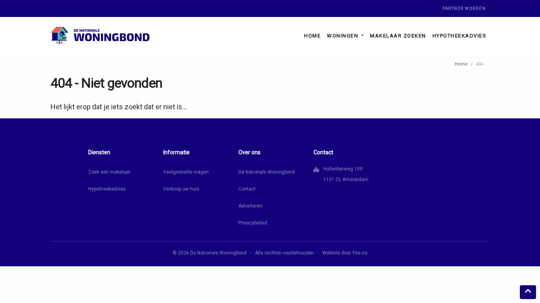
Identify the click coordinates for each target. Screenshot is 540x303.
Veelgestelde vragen (186, 172)
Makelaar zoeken (398, 36)
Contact (247, 189)
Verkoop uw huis (181, 189)
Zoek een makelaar (109, 172)
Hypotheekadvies (459, 36)
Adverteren (250, 206)
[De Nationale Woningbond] (100, 35)
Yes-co (359, 253)
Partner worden (464, 8)
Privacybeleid (252, 223)
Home (312, 36)
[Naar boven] (528, 292)
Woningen (343, 36)
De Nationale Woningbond (266, 172)
